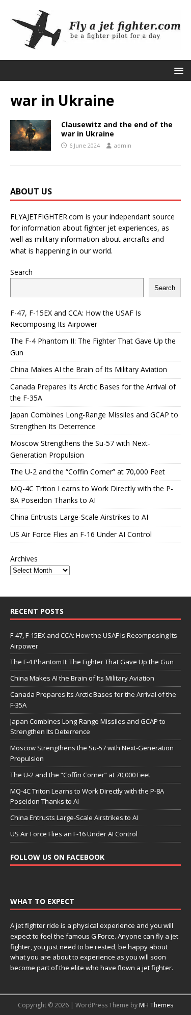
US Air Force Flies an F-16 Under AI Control (81, 534)
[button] (177, 70)
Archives (24, 558)
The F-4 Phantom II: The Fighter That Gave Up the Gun (92, 661)
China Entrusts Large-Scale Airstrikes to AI (79, 517)
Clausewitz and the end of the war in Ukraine (117, 129)
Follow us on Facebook (57, 857)
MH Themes (156, 1005)
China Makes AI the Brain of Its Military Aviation (88, 369)
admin (122, 145)
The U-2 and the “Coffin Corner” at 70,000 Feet (87, 471)
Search (21, 272)
